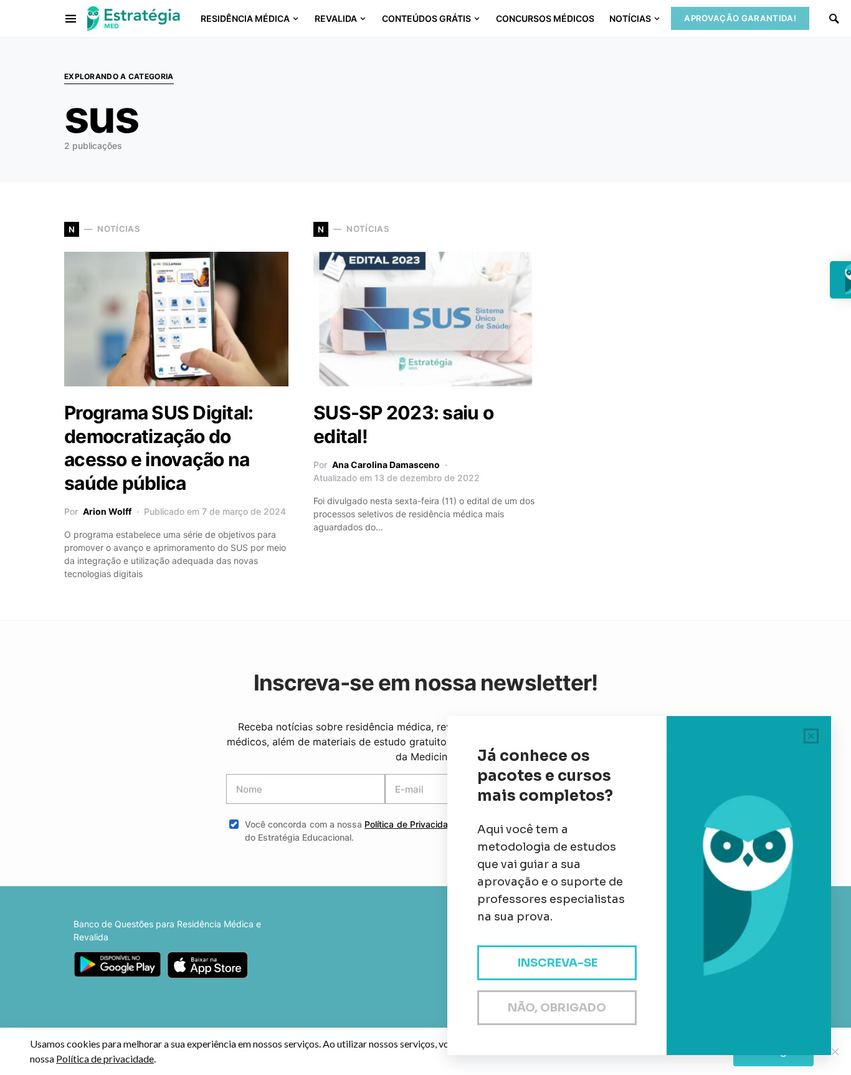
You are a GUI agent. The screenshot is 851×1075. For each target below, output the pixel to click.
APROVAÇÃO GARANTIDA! (740, 18)
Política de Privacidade (411, 824)
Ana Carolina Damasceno (386, 464)
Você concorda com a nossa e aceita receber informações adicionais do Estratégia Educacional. (435, 831)
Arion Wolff (107, 511)
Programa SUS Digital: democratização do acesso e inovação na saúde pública (158, 447)
